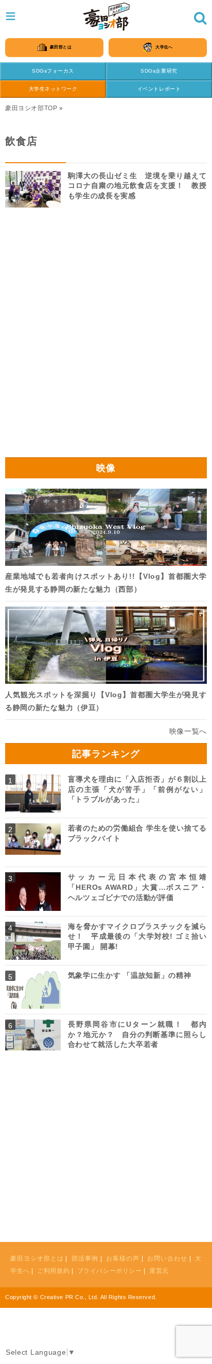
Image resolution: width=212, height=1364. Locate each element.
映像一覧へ (188, 731)
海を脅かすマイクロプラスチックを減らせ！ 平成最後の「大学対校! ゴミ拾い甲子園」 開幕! (137, 936)
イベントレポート (159, 89)
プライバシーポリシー (109, 1270)
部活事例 (85, 1258)
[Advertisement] (106, 336)
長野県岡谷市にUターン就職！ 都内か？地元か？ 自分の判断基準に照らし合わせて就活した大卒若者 (137, 1034)
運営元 (159, 1270)
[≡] (106, 17)
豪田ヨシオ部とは (37, 1258)
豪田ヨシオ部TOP (31, 108)
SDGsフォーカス (53, 71)
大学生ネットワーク (53, 89)
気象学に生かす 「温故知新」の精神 (129, 975)
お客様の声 (122, 1258)
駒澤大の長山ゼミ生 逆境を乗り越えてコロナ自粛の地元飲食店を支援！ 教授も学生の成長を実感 (137, 185)
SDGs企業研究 (158, 71)
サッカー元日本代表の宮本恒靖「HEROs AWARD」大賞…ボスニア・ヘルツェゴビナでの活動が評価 (137, 887)
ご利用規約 (53, 1270)
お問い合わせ (167, 1258)
